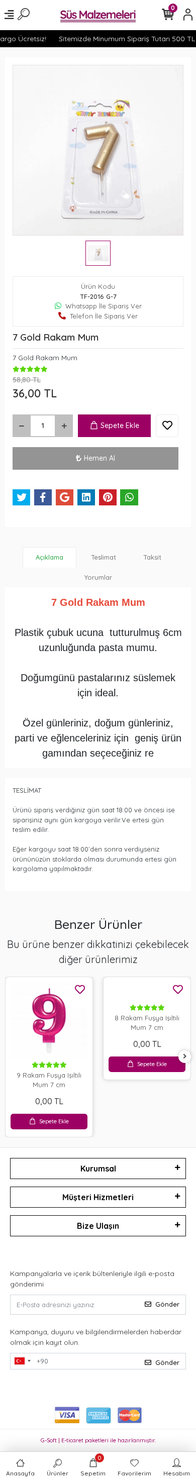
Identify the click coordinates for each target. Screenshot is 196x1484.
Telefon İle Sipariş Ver (104, 316)
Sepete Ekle (120, 425)
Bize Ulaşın (98, 1226)
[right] (184, 1056)
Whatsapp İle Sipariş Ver (103, 306)
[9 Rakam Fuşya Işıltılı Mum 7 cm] (49, 1020)
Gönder (167, 1304)
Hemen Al (99, 458)
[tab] (49, 557)
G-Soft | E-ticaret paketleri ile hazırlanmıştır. (98, 1440)
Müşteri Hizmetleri (98, 1197)
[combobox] (22, 1361)
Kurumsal (98, 1168)
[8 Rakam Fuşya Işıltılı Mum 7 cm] (147, 992)
